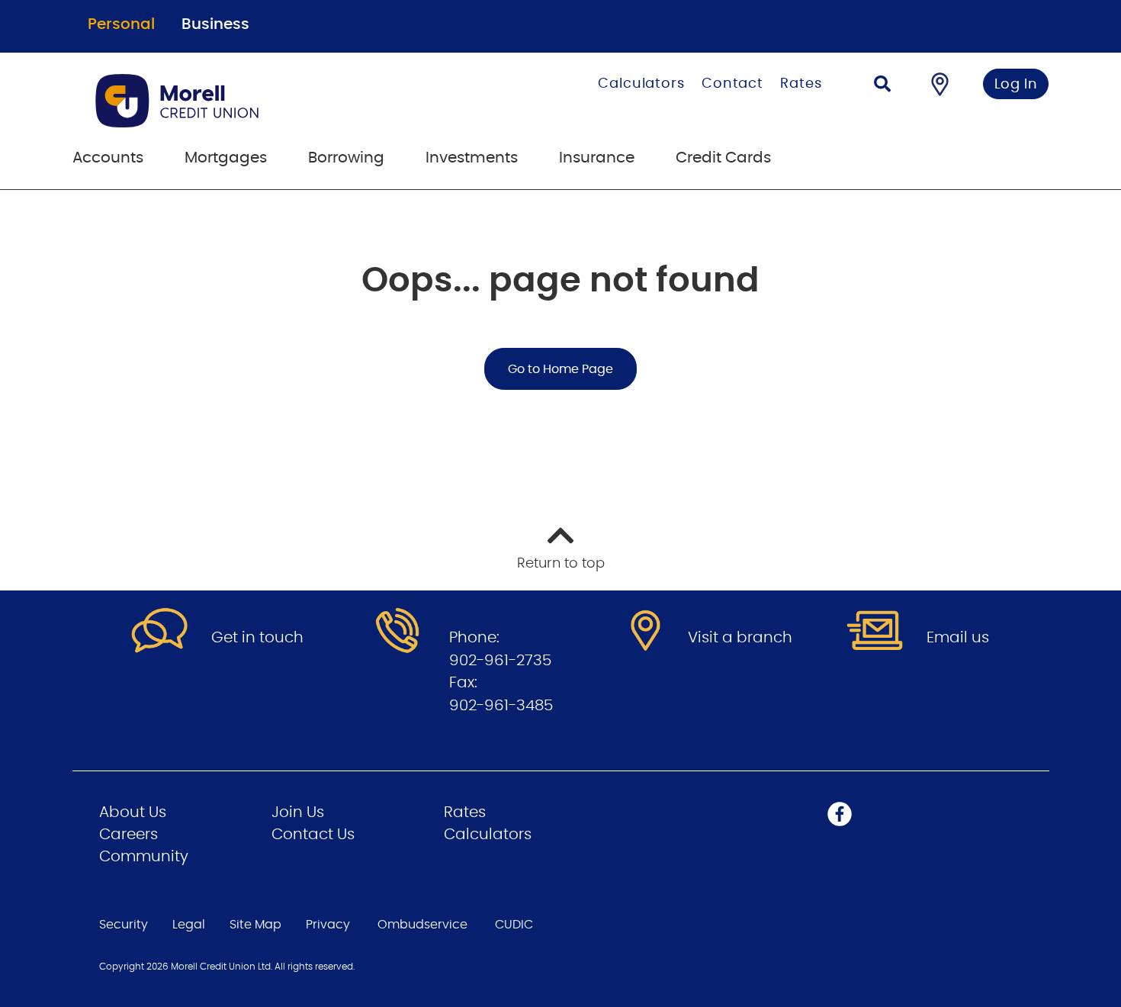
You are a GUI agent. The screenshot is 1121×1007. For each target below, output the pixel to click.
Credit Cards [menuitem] (723, 158)
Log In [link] (1016, 85)
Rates (801, 84)
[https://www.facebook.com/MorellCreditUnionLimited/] (839, 814)
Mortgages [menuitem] (226, 158)
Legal (188, 925)
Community (143, 856)
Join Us (297, 812)
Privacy (328, 925)
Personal (121, 24)
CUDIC (514, 925)
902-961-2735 (500, 660)
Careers (128, 834)
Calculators (641, 84)
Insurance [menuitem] (596, 158)
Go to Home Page (560, 369)
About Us (132, 812)
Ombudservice (422, 925)
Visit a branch (740, 637)
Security (123, 925)
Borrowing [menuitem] (346, 158)
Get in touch (257, 637)
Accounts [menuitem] (107, 158)
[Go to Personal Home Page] (253, 100)
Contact (732, 84)
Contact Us (313, 834)
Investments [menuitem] (472, 158)
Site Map (255, 925)
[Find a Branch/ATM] (939, 84)
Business (215, 24)
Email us (958, 637)
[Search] (882, 86)
